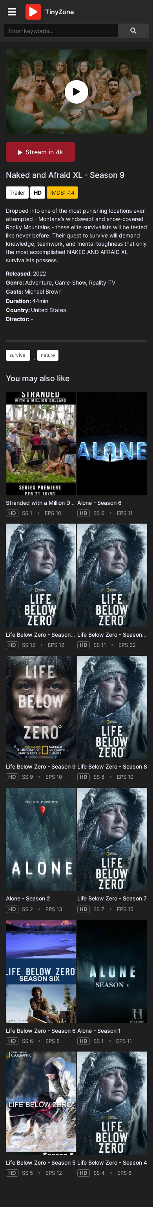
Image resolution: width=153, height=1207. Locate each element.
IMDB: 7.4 (62, 192)
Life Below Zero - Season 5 (41, 1162)
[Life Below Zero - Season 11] (112, 575)
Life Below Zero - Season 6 (41, 1030)
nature (48, 355)
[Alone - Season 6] (112, 443)
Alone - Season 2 (28, 898)
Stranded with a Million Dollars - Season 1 (59, 502)
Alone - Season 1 (99, 1030)
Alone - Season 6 (99, 502)
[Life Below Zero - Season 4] (112, 1103)
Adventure (38, 282)
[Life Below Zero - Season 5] (41, 1103)
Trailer (17, 192)
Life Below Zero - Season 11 (113, 634)
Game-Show (70, 282)
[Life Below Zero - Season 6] (41, 971)
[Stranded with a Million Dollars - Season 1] (41, 443)
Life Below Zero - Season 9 (41, 766)
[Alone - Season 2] (41, 839)
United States (48, 310)
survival (18, 355)
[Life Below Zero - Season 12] (41, 575)
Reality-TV (102, 282)
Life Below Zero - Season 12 (42, 634)
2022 (39, 273)
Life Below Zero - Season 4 (112, 1162)
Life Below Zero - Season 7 (112, 898)
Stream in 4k (44, 152)
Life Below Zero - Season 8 (112, 766)
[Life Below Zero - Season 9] (41, 708)
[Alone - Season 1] (112, 971)
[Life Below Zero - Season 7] (112, 839)
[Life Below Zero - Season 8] (112, 708)
